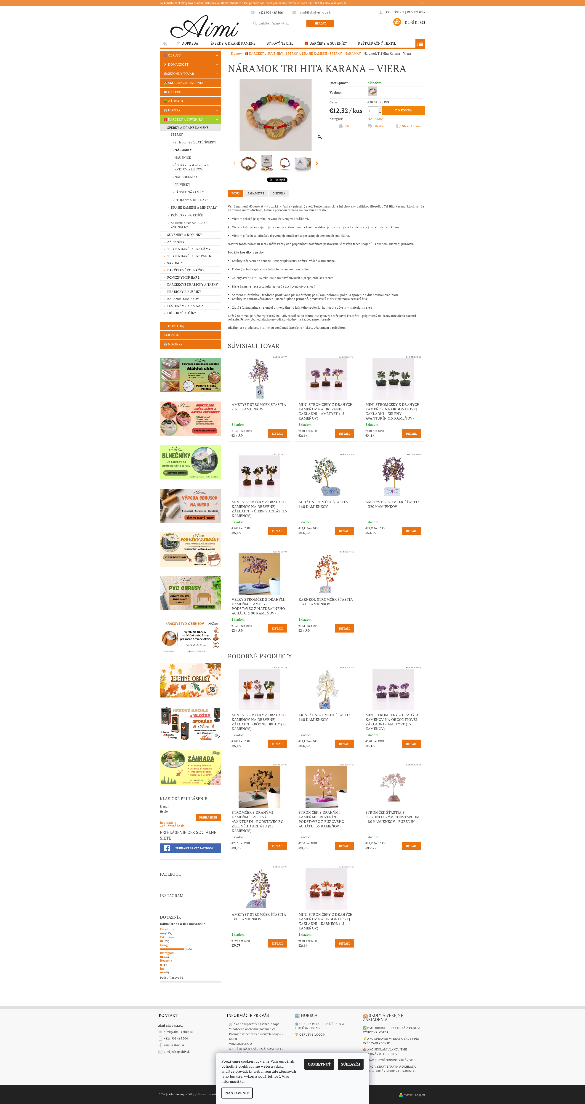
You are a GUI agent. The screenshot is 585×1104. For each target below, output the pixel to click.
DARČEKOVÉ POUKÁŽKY (186, 270)
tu (242, 1081)
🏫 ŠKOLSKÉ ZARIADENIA (183, 83)
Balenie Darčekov (183, 298)
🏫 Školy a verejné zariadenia (383, 1017)
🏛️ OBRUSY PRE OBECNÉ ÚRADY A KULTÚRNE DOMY (319, 1026)
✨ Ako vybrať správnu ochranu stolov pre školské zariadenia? (390, 1068)
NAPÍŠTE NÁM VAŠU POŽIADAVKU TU (256, 1049)
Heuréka (166, 960)
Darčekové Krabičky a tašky (192, 284)
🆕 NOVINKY (173, 344)
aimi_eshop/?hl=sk (177, 1052)
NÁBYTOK (171, 335)
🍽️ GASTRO (172, 92)
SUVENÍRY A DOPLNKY (184, 234)
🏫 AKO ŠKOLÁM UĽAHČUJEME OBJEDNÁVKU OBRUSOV (385, 1051)
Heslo (164, 811)
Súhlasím (350, 1064)
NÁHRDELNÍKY (186, 177)
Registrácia (416, 12)
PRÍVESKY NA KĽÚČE (187, 215)
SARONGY (175, 263)
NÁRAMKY (183, 150)
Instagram (167, 953)
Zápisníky (176, 242)
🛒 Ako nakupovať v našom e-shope (254, 1024)
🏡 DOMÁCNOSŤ (176, 64)
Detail (278, 433)
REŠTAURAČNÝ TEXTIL (377, 43)
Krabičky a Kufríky (184, 291)
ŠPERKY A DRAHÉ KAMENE (233, 43)
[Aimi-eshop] (204, 24)
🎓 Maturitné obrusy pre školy (388, 1060)
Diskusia (279, 193)
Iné (162, 968)
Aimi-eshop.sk (174, 1045)
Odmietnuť (319, 1064)
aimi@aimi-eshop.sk (179, 1032)
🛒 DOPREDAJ (187, 43)
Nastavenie (237, 1093)
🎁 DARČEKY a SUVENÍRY (325, 43)
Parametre (256, 193)
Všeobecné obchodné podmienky (252, 1029)
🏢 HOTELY (172, 110)
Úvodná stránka (165, 43)
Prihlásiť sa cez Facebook (195, 848)
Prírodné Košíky (181, 313)
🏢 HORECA (306, 1015)
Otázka (378, 126)
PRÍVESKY (182, 184)
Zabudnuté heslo (172, 826)
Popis (235, 193)
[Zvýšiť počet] (380, 108)
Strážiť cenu (411, 126)
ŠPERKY (177, 134)
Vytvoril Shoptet (414, 1095)
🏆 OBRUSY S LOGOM (310, 1034)
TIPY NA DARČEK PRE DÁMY (188, 249)
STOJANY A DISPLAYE (191, 200)
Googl (164, 945)
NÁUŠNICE (183, 157)
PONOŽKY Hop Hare (183, 277)
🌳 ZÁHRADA (173, 101)
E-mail (165, 806)
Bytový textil (280, 43)
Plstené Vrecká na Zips (187, 306)
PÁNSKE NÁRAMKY (189, 192)
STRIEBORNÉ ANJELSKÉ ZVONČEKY (189, 225)
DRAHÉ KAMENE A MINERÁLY (194, 207)
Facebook (167, 929)
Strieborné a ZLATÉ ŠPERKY (195, 142)
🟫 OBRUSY (172, 55)
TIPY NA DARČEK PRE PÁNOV (189, 256)
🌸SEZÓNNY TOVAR (178, 73)
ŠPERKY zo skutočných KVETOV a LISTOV (192, 167)
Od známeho (169, 937)
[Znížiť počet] (380, 112)
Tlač (348, 126)
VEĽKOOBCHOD (240, 1044)
